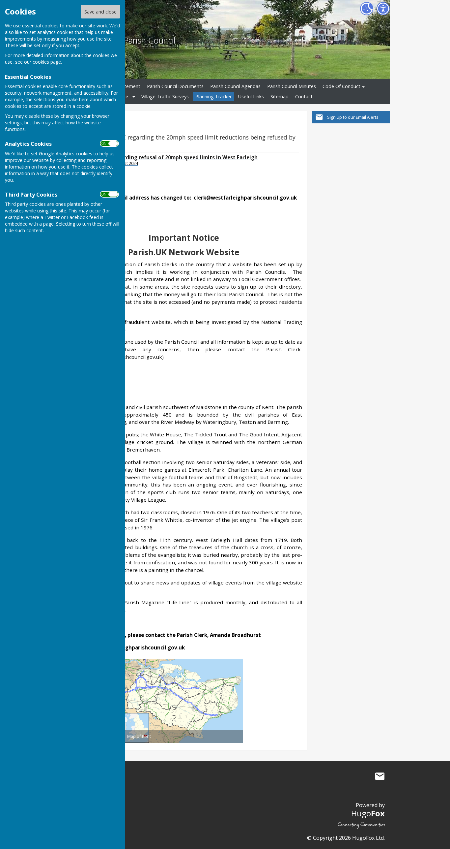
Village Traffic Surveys (165, 96)
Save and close (100, 12)
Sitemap (279, 96)
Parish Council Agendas (235, 86)
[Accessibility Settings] (383, 8)
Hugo (368, 813)
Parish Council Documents (175, 86)
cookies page (47, 62)
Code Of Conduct (341, 86)
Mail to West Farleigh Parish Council (380, 776)
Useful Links (251, 96)
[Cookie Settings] (366, 8)
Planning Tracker (213, 96)
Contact (304, 96)
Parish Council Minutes (291, 86)
